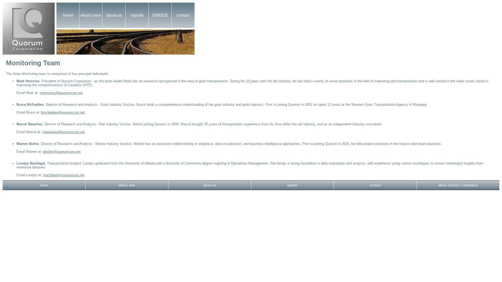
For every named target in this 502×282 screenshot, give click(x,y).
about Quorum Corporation (458, 185)
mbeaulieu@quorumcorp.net (63, 132)
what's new (91, 15)
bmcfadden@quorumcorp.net (63, 112)
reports (137, 15)
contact (183, 15)
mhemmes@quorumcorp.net (61, 93)
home (68, 15)
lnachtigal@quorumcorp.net (63, 175)
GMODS (160, 15)
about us (114, 15)
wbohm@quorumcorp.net (62, 152)
